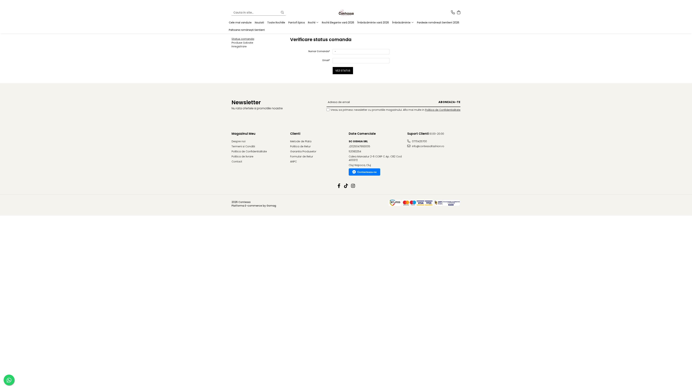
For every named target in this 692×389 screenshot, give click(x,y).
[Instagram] (353, 186)
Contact (237, 161)
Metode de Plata (300, 141)
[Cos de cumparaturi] (458, 12)
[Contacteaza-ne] (453, 12)
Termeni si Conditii (243, 146)
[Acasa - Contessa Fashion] (346, 12)
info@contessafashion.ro (427, 146)
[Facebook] (339, 186)
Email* (326, 60)
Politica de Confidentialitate (442, 110)
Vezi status (342, 70)
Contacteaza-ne (367, 172)
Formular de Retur (301, 156)
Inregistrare (239, 46)
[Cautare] (282, 13)
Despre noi (238, 141)
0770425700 (419, 141)
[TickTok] (346, 186)
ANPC (293, 161)
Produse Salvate (242, 42)
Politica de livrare (242, 156)
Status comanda (243, 39)
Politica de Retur (300, 146)
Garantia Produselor (303, 151)
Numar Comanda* (319, 51)
